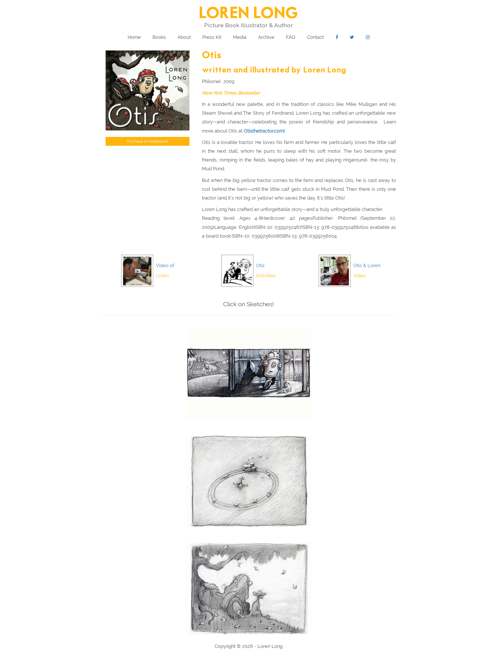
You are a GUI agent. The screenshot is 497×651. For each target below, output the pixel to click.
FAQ (290, 37)
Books (159, 37)
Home (134, 37)
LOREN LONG (248, 14)
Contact (315, 37)
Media (239, 37)
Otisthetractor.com (264, 131)
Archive (266, 37)
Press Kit (211, 37)
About (184, 37)
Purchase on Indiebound (147, 141)
